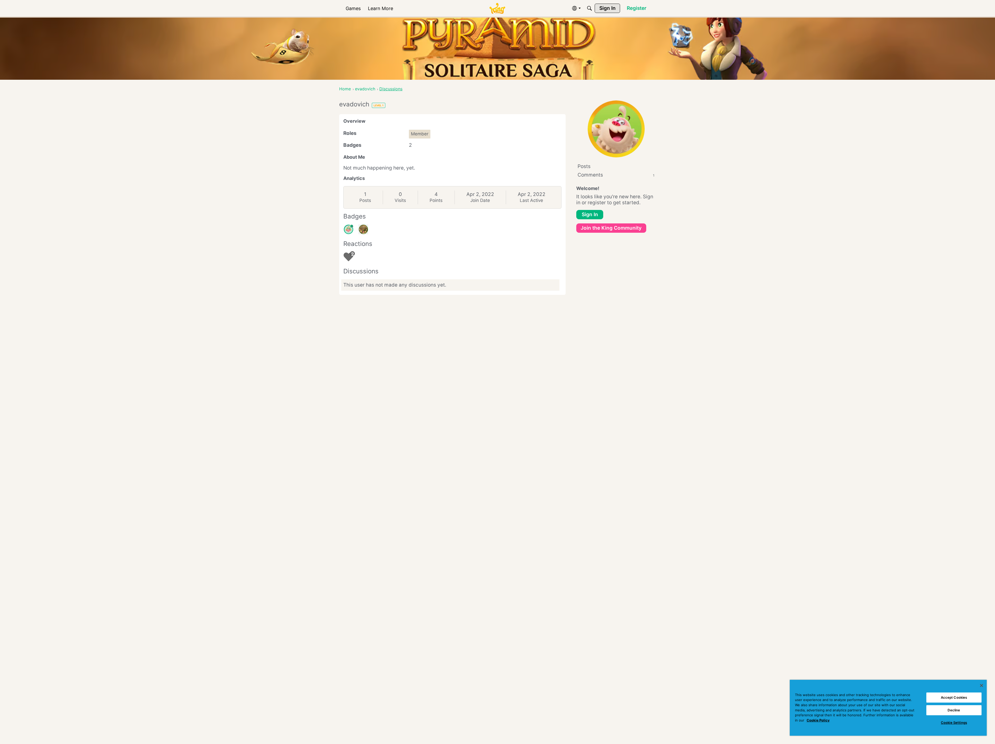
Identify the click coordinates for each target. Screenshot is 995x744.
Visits (400, 200)
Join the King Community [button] (611, 228)
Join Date (480, 200)
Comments (616, 175)
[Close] (981, 685)
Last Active (531, 200)
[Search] (589, 8)
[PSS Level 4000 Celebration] (363, 229)
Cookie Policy (818, 720)
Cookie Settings (954, 722)
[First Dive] (348, 229)
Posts (365, 200)
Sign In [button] (590, 214)
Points (436, 200)
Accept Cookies (954, 697)
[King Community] (497, 8)
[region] (888, 708)
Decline (954, 710)
